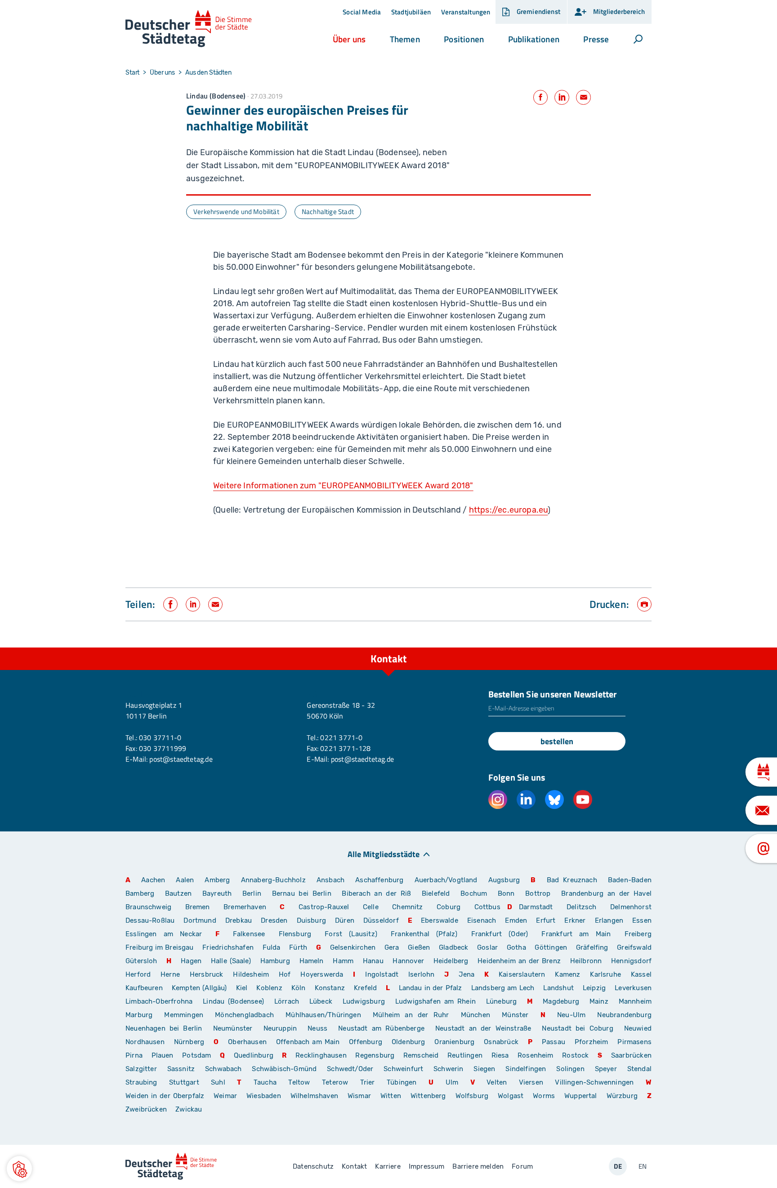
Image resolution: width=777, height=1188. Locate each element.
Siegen (484, 1069)
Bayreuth (217, 893)
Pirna (134, 1055)
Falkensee (249, 934)
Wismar (359, 1096)
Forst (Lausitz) (351, 934)
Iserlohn (421, 974)
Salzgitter (141, 1069)
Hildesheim (251, 974)
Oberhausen (247, 1042)
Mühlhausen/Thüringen (323, 1015)
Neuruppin (280, 1028)
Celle (371, 907)
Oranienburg (454, 1042)
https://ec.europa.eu (508, 510)
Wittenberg (428, 1096)
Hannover (408, 961)
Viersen (531, 1082)
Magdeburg (561, 1001)
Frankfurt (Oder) (499, 934)
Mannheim (635, 1001)
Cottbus (487, 907)
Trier (367, 1082)
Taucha (265, 1082)
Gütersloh (141, 961)
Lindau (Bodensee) (233, 1001)
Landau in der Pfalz (430, 988)
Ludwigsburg (364, 1001)
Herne (170, 974)
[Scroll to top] (643, 648)
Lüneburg (501, 1001)
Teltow (299, 1082)
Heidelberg (451, 961)
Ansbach (330, 880)
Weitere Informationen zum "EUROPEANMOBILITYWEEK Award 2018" (343, 486)
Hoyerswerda (321, 974)
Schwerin (448, 1069)
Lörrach (286, 1001)
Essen (642, 920)
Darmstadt (536, 907)
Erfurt (545, 920)
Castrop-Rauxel (324, 907)
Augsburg (504, 880)
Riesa (500, 1055)
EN (643, 1166)
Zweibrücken (146, 1109)
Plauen (163, 1055)
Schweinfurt (403, 1069)
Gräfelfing (593, 947)
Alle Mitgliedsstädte (384, 853)
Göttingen (552, 947)
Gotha (516, 947)
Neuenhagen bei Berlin (163, 1028)
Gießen (419, 947)
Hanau (373, 961)
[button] (349, 39)
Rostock (575, 1055)
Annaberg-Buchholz (273, 880)
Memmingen (183, 1015)
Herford (138, 974)
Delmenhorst (631, 907)
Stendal (639, 1069)
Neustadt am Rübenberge (381, 1028)
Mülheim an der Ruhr (411, 1015)
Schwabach (225, 1069)
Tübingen (401, 1082)
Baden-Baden (630, 880)
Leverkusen (633, 988)
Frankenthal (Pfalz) (424, 934)
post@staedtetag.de (180, 759)
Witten (390, 1096)
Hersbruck (206, 974)
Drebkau (239, 920)
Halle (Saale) (231, 961)
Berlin (251, 893)
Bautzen (178, 893)
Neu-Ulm (571, 1015)
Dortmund (199, 920)
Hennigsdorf (631, 961)
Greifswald (634, 947)
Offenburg (365, 1042)
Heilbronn (586, 961)
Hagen (191, 961)
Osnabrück (501, 1042)
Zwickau (188, 1109)
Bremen (197, 907)
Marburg (138, 1015)
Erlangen (609, 920)
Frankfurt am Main (576, 934)
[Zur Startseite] (188, 29)
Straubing (141, 1082)
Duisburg (311, 920)
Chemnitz (407, 907)
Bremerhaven (244, 907)
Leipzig (594, 988)
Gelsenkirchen (352, 947)
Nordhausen (145, 1042)
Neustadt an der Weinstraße (483, 1028)
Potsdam (196, 1055)
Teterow (335, 1082)
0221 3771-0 (341, 737)
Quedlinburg (253, 1055)
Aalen (185, 880)
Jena (466, 974)
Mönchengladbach (244, 1015)
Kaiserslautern (522, 974)
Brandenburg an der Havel (606, 893)
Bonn (506, 893)
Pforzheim (591, 1042)
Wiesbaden (263, 1096)
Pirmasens (634, 1042)
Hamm (343, 961)
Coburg (448, 907)
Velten (497, 1082)
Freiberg (638, 934)
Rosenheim (536, 1055)
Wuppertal (580, 1096)
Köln (298, 988)
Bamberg (139, 893)
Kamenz (567, 974)
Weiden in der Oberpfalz (166, 1096)
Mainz (598, 1001)
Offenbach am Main (308, 1042)
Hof (285, 974)
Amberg (217, 880)
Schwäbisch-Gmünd (284, 1069)
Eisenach (481, 920)
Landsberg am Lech (503, 988)
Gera (391, 947)
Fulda (272, 947)
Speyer (606, 1069)
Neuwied (638, 1028)
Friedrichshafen (228, 947)
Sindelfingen (525, 1069)
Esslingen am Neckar (163, 934)
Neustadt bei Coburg (577, 1028)
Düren (344, 920)
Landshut (558, 988)
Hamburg (275, 961)
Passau (553, 1042)
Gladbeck (453, 947)
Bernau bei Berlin (303, 893)
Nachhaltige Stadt (328, 211)
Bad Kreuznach (572, 880)
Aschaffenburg (379, 880)
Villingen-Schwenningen (594, 1082)
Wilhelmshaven (314, 1096)
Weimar (225, 1096)
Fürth (298, 947)
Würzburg (622, 1096)
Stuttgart (184, 1082)
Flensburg (295, 934)
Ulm (452, 1082)
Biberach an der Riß (376, 893)
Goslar (487, 947)
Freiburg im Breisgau (159, 947)
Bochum (473, 893)
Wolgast (510, 1096)
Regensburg (374, 1055)
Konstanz (330, 988)
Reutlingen (464, 1055)
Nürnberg (189, 1042)
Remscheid (421, 1055)
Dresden (274, 920)
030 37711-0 (160, 737)
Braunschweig (148, 907)
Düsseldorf (381, 920)
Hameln (311, 961)
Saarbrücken (631, 1055)
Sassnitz (181, 1069)
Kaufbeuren (144, 988)
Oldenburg (408, 1042)
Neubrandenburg (624, 1015)
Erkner (574, 920)
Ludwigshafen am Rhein (435, 1001)
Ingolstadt (381, 974)
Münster (515, 1015)
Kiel (242, 988)
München (475, 1015)
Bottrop (537, 893)
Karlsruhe (605, 974)
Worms (544, 1096)
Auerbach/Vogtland (446, 880)
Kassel (641, 974)
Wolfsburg (472, 1096)
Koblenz (269, 988)
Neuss (317, 1028)
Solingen (570, 1069)
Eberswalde (439, 920)
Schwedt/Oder (350, 1069)
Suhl (218, 1082)
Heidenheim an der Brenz (519, 961)
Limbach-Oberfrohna (158, 1001)
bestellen (556, 741)
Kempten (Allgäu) (199, 988)
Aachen (153, 880)
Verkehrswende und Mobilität (236, 211)
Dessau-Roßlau (149, 920)
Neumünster (233, 1028)
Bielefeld (436, 893)
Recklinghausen (321, 1055)
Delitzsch (582, 907)
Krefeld (365, 988)
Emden (516, 920)
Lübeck (322, 1001)
